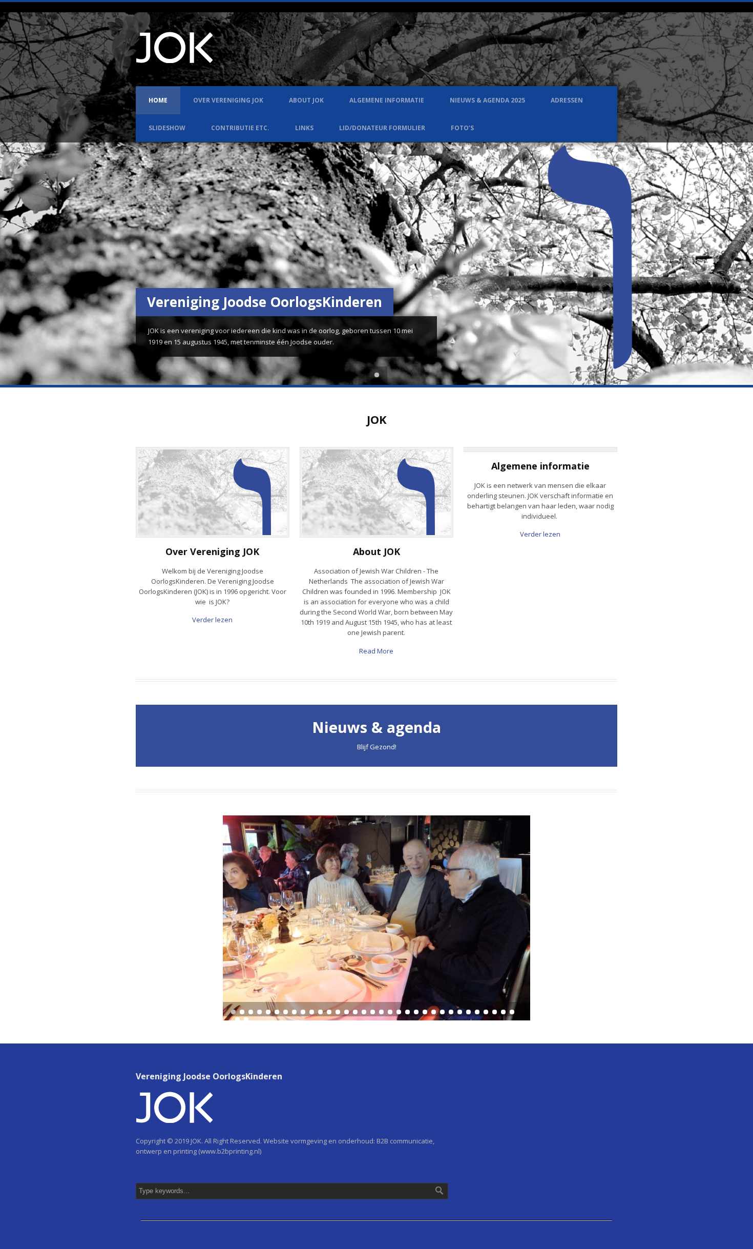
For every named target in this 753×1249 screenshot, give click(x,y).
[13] (338, 1012)
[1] (233, 1012)
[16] (364, 1012)
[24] (433, 1012)
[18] (381, 1012)
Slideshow (167, 128)
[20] (398, 1012)
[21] (407, 1012)
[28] (468, 1012)
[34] (237, 1019)
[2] (242, 1012)
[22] (416, 1012)
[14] (346, 1012)
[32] (503, 1012)
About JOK (306, 100)
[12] (329, 1012)
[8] (294, 1012)
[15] (355, 1012)
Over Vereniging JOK (228, 100)
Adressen (567, 100)
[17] (372, 1012)
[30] (486, 1012)
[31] (494, 1012)
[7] (285, 1012)
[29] (477, 1012)
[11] (320, 1012)
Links (304, 128)
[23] (425, 1012)
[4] (259, 1012)
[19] (390, 1012)
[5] (268, 1012)
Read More (376, 651)
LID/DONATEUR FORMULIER (382, 128)
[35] (246, 1019)
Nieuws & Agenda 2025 (487, 100)
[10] (311, 1012)
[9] (303, 1012)
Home (158, 100)
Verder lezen (212, 619)
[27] (459, 1012)
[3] (250, 1012)
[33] (512, 1012)
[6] (277, 1012)
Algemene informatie (386, 100)
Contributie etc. (240, 128)
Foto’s (462, 128)
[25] (442, 1012)
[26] (451, 1012)
